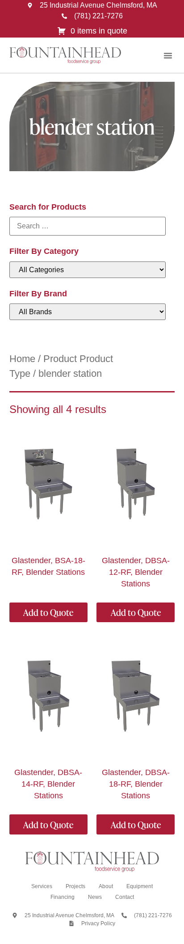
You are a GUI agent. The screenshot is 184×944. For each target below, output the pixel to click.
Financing (62, 897)
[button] (168, 55)
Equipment (139, 886)
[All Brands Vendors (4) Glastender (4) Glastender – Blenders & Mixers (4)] (87, 311)
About (106, 886)
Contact (124, 897)
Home (22, 358)
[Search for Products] (87, 226)
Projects (75, 886)
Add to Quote (48, 612)
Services (41, 886)
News (95, 897)
